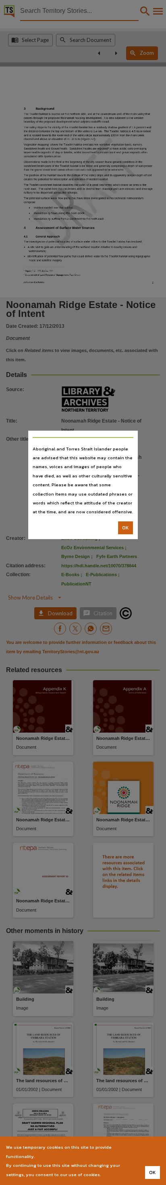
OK (125, 527)
